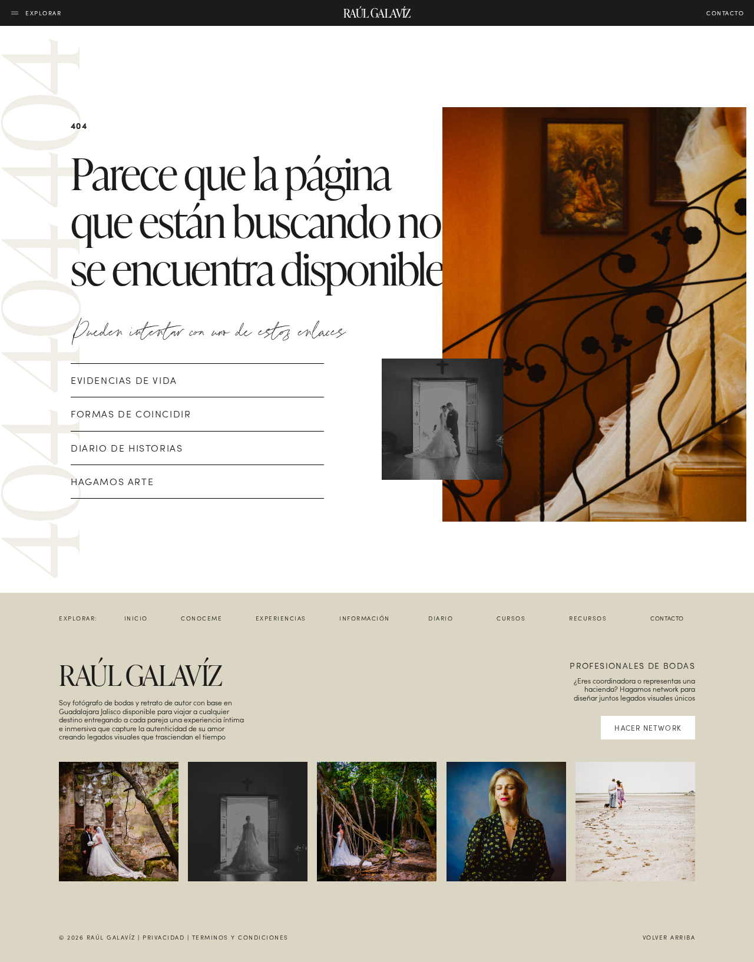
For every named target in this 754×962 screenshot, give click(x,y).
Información (364, 618)
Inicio (136, 618)
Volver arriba (669, 937)
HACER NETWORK (648, 727)
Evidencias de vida (124, 380)
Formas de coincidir (131, 413)
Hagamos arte (112, 481)
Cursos (511, 618)
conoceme (201, 618)
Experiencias (281, 618)
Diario (440, 618)
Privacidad (163, 937)
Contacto (667, 618)
